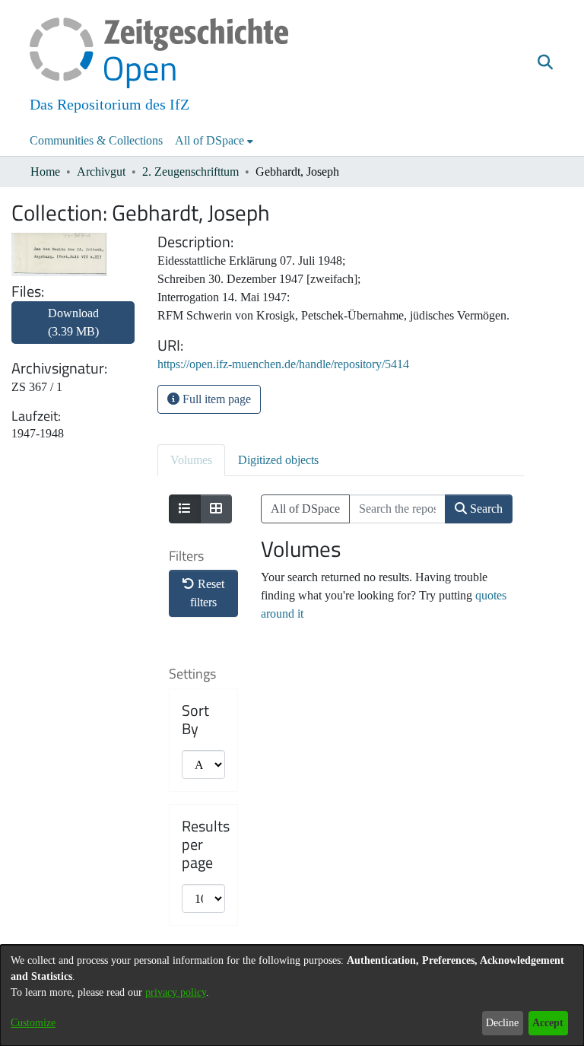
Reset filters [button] (207, 593)
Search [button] (485, 508)
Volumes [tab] (191, 459)
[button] (544, 63)
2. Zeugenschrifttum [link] (190, 171)
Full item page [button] (215, 399)
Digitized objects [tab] (278, 459)
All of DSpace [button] (209, 140)
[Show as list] (185, 508)
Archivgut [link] (101, 171)
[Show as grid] (216, 508)
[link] (73, 331)
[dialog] (292, 995)
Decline (502, 1023)
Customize (33, 1023)
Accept (547, 1023)
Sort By (195, 719)
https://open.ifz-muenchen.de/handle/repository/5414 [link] (283, 364)
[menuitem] (214, 141)
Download (73, 322)
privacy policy (175, 992)
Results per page (206, 844)
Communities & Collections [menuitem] (96, 140)
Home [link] (45, 171)
